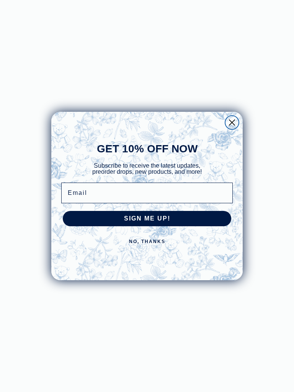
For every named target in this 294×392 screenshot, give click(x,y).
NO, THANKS (147, 241)
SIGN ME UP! (147, 218)
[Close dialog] (232, 122)
